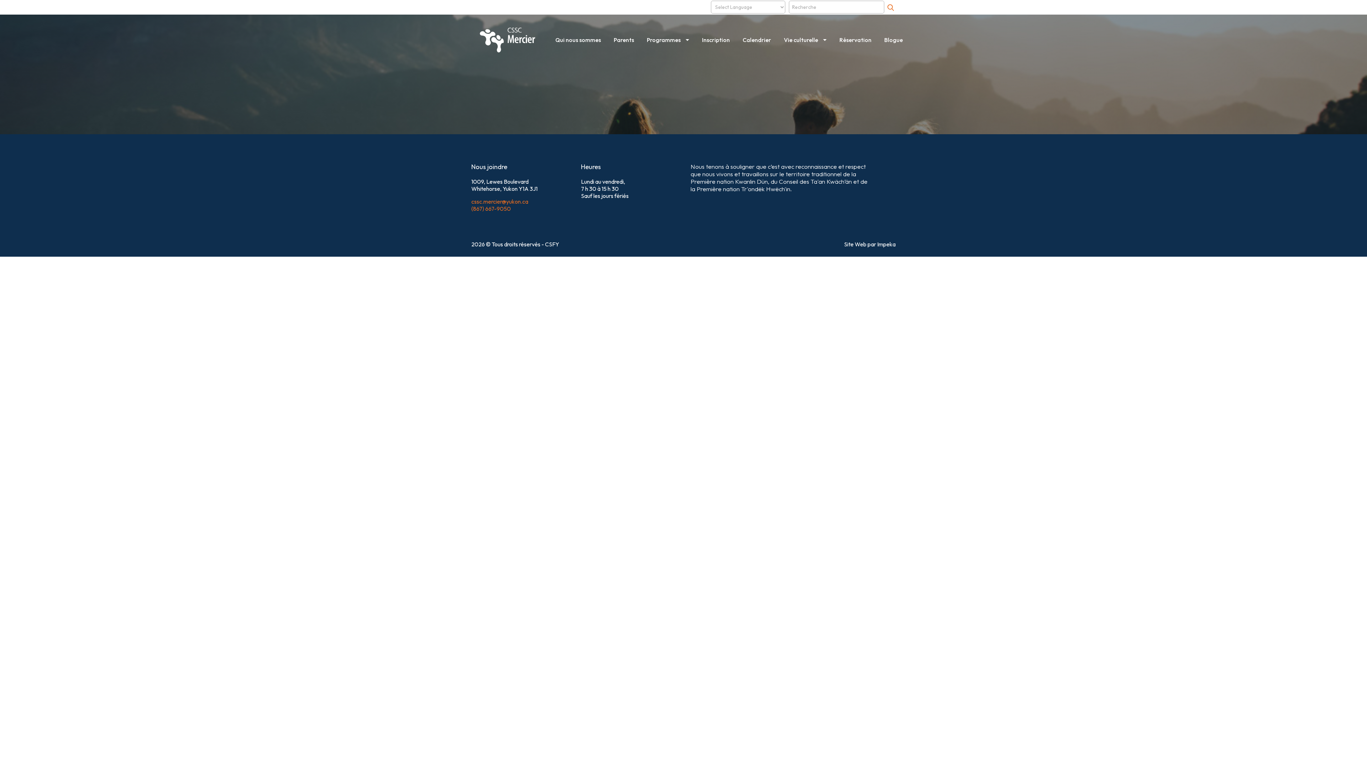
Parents (624, 39)
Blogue (893, 39)
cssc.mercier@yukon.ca (499, 201)
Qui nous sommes (578, 39)
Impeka (886, 244)
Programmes (664, 39)
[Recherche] (890, 7)
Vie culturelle (801, 39)
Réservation (855, 39)
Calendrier (757, 39)
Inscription (716, 39)
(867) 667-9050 (491, 208)
